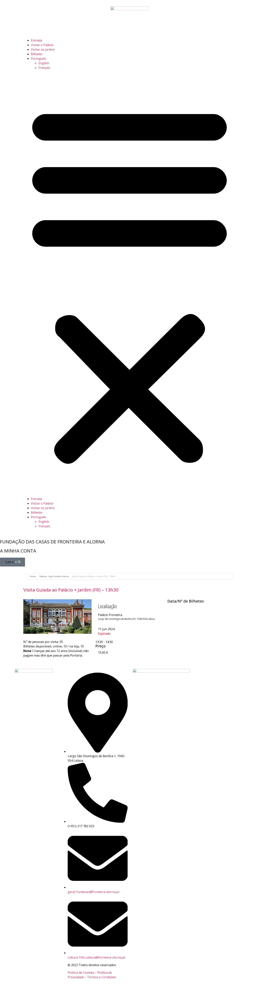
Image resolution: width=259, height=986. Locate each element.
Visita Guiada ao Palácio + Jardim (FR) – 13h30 (71, 590)
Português (38, 58)
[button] (129, 283)
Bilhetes (36, 54)
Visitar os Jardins (43, 49)
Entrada (36, 40)
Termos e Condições (101, 977)
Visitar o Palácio (42, 45)
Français (44, 68)
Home (33, 576)
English (43, 63)
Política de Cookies (81, 972)
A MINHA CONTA (18, 551)
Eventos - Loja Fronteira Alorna (54, 576)
